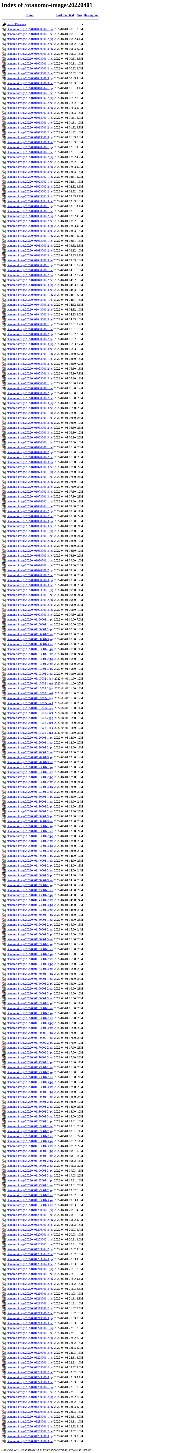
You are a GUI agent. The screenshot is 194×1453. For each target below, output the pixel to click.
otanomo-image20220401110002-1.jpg (30, 678)
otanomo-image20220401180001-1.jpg (30, 1091)
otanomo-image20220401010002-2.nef (30, 102)
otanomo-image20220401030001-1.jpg (30, 206)
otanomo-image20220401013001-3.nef (30, 142)
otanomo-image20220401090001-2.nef (30, 575)
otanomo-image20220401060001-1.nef (30, 388)
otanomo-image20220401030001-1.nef (30, 211)
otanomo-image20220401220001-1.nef (30, 1333)
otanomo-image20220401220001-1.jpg (30, 1328)
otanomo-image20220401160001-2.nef (30, 988)
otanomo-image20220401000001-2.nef (30, 43)
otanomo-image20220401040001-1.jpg (30, 265)
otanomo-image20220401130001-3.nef (30, 821)
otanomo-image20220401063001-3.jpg (30, 432)
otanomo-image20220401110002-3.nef (30, 703)
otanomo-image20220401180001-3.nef (30, 1116)
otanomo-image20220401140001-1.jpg (30, 855)
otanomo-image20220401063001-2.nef (30, 427)
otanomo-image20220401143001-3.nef (30, 909)
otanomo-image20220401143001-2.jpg (30, 895)
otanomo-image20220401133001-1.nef (30, 831)
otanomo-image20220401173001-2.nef (30, 1077)
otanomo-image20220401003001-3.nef (30, 83)
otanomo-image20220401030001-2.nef (30, 221)
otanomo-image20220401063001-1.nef (30, 417)
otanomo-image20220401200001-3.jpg (30, 1229)
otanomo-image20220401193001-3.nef (30, 1205)
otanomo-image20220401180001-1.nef (30, 1096)
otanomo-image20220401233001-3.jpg (30, 1436)
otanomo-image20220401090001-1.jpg (30, 560)
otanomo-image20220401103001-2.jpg (30, 658)
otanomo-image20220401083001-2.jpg (30, 540)
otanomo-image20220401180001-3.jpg (30, 1111)
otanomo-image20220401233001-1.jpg (30, 1416)
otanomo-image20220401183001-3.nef (30, 1146)
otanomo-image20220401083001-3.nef (30, 555)
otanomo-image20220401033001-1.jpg (30, 235)
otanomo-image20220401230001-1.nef (30, 1392)
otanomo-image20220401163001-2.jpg (30, 1013)
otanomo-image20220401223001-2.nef (30, 1372)
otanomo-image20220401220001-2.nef (30, 1342)
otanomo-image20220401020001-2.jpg (30, 157)
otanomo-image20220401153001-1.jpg (30, 944)
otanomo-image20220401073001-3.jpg (30, 491)
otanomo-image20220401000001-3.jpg (30, 48)
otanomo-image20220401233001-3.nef (30, 1441)
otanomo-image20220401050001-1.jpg (30, 324)
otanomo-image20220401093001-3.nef (30, 614)
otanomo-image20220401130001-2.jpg (30, 806)
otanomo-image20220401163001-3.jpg (30, 1023)
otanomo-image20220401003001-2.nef (30, 73)
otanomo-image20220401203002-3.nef (30, 1264)
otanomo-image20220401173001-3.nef (30, 1087)
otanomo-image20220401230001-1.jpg (30, 1387)
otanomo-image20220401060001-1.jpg (30, 383)
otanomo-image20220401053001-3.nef (30, 378)
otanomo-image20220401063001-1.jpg (30, 412)
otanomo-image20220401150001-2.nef (30, 929)
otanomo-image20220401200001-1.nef (30, 1214)
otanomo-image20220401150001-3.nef (30, 939)
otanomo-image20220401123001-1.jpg (30, 767)
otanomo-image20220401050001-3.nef (30, 348)
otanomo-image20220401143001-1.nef (30, 890)
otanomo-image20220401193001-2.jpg (30, 1190)
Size (79, 15)
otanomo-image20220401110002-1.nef (30, 683)
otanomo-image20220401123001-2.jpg (30, 777)
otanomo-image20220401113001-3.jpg (30, 727)
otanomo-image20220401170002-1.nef (30, 1037)
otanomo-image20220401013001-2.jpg (30, 127)
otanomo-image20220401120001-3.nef (30, 762)
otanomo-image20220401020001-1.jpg (30, 147)
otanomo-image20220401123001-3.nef (30, 791)
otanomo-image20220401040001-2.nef (30, 280)
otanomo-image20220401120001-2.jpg (30, 747)
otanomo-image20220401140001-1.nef (30, 860)
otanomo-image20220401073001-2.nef (30, 486)
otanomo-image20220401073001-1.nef (30, 476)
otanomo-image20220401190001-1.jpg (30, 1150)
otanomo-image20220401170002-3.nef (30, 1057)
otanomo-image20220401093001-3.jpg (30, 609)
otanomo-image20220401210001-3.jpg (30, 1288)
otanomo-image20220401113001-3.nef (30, 732)
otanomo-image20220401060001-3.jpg (30, 403)
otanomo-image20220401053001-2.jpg (30, 363)
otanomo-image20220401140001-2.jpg (30, 865)
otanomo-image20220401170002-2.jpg (30, 1042)
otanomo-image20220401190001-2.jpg (30, 1160)
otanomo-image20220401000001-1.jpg (30, 29)
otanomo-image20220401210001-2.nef (30, 1283)
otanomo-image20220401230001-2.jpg (30, 1396)
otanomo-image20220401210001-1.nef (30, 1273)
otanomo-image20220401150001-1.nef (30, 919)
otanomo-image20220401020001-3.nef (30, 171)
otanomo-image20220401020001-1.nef (30, 152)
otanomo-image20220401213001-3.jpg (30, 1318)
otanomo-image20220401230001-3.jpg (30, 1406)
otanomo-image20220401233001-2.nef (30, 1431)
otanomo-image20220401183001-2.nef (30, 1136)
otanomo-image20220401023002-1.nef (30, 181)
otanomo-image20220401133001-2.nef (30, 841)
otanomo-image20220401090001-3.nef (30, 585)
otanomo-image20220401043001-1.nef (30, 299)
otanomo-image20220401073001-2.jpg (30, 481)
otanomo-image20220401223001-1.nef (30, 1362)
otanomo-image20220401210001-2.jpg (30, 1278)
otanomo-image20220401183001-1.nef (30, 1126)
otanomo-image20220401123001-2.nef (30, 781)
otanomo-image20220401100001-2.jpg (30, 629)
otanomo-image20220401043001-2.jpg (30, 304)
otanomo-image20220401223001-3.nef (30, 1382)
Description (91, 15)
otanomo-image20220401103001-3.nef (30, 673)
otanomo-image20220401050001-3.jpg (30, 344)
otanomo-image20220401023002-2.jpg (30, 186)
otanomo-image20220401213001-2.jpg (30, 1308)
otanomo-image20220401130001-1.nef (30, 801)
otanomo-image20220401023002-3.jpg (30, 196)
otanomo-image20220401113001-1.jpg (30, 708)
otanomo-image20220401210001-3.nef (30, 1293)
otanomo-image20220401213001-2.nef (30, 1313)
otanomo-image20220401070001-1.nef (30, 447)
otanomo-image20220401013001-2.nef (30, 132)
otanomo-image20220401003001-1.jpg (30, 58)
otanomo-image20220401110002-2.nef (30, 693)
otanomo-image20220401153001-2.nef (30, 959)
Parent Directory (16, 24)
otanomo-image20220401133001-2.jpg (30, 836)
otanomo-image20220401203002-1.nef (30, 1244)
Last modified (65, 15)
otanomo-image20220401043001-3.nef (30, 319)
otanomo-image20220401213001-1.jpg (30, 1298)
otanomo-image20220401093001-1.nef (30, 594)
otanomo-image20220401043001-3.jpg (30, 314)
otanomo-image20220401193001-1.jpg (30, 1180)
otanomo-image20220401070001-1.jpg (30, 442)
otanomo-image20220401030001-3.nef (30, 230)
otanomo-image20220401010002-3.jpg (30, 107)
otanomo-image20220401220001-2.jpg (30, 1337)
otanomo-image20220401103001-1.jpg (30, 649)
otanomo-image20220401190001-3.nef (30, 1175)
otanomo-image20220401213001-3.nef (30, 1323)
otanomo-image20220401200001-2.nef (30, 1224)
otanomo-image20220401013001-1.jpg (30, 117)
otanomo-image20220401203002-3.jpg (30, 1259)
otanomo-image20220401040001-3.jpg (30, 285)
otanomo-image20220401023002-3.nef (30, 201)
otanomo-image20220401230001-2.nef (30, 1401)
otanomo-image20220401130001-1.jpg (30, 796)
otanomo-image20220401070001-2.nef (30, 457)
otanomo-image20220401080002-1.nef (30, 506)
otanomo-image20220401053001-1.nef (30, 358)
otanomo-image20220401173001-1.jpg (30, 1062)
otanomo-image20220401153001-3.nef (30, 968)
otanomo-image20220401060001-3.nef (30, 408)
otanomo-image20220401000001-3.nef (30, 53)
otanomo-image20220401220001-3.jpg (30, 1347)
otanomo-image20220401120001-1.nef (30, 742)
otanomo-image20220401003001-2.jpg (30, 68)
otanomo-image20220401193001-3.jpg (30, 1200)
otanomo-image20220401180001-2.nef (30, 1106)
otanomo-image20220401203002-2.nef (30, 1254)
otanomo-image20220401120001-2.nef (30, 752)
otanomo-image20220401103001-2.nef (30, 663)
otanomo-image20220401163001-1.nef (30, 1008)
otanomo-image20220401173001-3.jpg (30, 1082)
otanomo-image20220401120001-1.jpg (30, 737)
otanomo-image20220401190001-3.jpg (30, 1170)
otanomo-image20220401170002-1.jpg (30, 1032)
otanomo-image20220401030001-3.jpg (30, 225)
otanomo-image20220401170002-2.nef (30, 1047)
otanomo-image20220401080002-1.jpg (30, 501)
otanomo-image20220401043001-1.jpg (30, 294)
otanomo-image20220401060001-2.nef (30, 398)
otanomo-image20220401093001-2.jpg (30, 599)
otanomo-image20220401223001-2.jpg (30, 1367)
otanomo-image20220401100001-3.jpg (30, 639)
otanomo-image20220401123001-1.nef (30, 772)
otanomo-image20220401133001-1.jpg (30, 826)
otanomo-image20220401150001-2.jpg (30, 924)
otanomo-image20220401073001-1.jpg (30, 471)
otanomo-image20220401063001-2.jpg (30, 422)
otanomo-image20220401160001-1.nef (30, 978)
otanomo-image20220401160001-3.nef (30, 998)
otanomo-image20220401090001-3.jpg (30, 580)
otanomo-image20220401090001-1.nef (30, 565)
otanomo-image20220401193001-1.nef (30, 1185)
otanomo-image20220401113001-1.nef (30, 713)
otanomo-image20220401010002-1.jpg (30, 88)
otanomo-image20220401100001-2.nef (30, 634)
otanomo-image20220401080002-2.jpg (30, 511)
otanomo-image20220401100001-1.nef (30, 624)
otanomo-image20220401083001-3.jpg (30, 550)
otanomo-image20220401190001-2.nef (30, 1165)
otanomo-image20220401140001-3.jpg (30, 875)
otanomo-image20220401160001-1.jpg (30, 973)
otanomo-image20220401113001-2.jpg (30, 717)
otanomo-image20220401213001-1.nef (30, 1303)
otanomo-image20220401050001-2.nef (30, 339)
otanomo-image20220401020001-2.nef (30, 162)
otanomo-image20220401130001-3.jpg (30, 816)
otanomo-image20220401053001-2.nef (30, 368)
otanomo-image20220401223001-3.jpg (30, 1377)
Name (30, 15)
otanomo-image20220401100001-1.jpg (30, 619)
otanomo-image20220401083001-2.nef (30, 545)
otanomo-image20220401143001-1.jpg (30, 885)
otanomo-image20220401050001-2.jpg (30, 334)
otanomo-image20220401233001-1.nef (30, 1421)
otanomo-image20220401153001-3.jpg (30, 964)
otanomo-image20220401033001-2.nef (30, 250)
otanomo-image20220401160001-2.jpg (30, 983)
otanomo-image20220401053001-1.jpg (30, 353)
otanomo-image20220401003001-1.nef (30, 63)
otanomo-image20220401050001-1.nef (30, 329)
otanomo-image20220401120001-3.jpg (30, 757)
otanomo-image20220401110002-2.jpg (30, 688)
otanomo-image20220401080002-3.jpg (30, 521)
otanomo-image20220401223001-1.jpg (30, 1357)
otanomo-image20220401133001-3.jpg (30, 845)
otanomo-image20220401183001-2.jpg (30, 1131)
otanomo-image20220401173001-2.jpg (30, 1072)
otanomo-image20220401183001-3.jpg (30, 1141)
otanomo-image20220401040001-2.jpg (30, 275)
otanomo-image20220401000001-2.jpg (30, 38)
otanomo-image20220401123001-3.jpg (30, 786)
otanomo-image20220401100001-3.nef (30, 644)
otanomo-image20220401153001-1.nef (30, 949)
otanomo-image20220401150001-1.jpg (30, 914)
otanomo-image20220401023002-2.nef (30, 191)
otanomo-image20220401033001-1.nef (30, 240)
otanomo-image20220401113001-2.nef (30, 722)
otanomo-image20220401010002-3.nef (30, 112)
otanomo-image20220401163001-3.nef (30, 1027)
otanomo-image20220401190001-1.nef (30, 1155)
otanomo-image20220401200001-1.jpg (30, 1210)
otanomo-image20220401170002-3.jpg (30, 1052)
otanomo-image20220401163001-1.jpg (30, 1003)
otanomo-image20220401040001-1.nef (30, 270)
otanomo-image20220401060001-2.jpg (30, 393)
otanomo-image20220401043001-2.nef (30, 309)
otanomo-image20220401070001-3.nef (30, 467)
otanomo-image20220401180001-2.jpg (30, 1101)
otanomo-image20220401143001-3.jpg (30, 904)
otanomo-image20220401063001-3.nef (30, 437)
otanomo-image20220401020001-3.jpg (30, 166)
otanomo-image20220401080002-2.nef (30, 516)
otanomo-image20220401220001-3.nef (30, 1352)
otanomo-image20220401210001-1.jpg (30, 1269)
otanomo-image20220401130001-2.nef (30, 811)
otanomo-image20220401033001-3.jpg (30, 255)
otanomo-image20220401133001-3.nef (30, 850)
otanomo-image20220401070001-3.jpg (30, 462)
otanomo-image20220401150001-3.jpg (30, 934)
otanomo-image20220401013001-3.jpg (30, 137)
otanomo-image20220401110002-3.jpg (30, 698)
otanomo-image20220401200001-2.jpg (30, 1219)
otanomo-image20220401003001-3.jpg (30, 78)
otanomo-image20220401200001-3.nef (30, 1234)
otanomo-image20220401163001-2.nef (30, 1018)
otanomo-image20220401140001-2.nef (30, 870)
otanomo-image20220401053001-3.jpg (30, 373)
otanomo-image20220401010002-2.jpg (30, 98)
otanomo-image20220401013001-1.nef (30, 122)
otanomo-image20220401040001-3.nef (30, 289)
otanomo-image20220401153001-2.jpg (30, 954)
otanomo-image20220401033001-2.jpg (30, 245)
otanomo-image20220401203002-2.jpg (30, 1249)
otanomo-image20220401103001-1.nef (30, 654)
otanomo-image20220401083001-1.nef (30, 535)
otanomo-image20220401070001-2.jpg (30, 452)
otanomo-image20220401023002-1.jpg (30, 176)
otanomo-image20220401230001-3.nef (30, 1411)
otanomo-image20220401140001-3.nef (30, 880)
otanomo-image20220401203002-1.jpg (30, 1239)
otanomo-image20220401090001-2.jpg (30, 570)
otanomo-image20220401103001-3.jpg (30, 668)
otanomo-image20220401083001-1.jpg (30, 531)
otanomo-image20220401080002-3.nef (30, 526)
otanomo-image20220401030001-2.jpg (30, 216)
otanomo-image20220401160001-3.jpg (30, 993)
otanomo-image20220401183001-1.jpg (30, 1121)
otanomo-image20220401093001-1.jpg (30, 590)
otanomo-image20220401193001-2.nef (30, 1195)
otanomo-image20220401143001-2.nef (30, 900)
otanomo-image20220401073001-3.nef (30, 496)
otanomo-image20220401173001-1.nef (30, 1067)
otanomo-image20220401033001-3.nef (30, 260)
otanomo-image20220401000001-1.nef (30, 34)
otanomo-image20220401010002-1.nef (30, 93)
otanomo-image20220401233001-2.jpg (30, 1426)
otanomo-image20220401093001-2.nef (30, 604)
